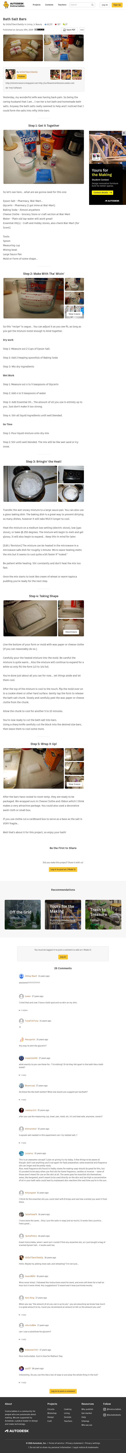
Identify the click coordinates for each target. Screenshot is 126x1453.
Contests (49, 4)
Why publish (87, 1409)
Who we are (86, 1425)
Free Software (15, 87)
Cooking (67, 1409)
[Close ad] (124, 133)
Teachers (62, 4)
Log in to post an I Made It (63, 869)
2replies (24, 1010)
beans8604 (30, 1276)
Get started (86, 1413)
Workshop (52, 1413)
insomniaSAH (31, 1058)
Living (30, 24)
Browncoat (30, 1085)
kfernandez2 (31, 1129)
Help (83, 1417)
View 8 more (71, 632)
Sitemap (85, 1421)
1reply (23, 1075)
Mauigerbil (30, 1039)
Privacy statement (74, 1443)
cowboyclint (30, 1110)
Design (50, 1417)
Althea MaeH (31, 976)
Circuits (50, 1409)
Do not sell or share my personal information (50, 1447)
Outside (67, 1417)
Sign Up (117, 4)
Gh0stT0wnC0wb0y (15, 24)
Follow (21, 76)
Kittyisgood (30, 1193)
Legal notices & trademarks (86, 1447)
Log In (105, 4)
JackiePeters (31, 1236)
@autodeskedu (114, 1415)
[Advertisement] (107, 168)
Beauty (39, 24)
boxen (28, 996)
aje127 (28, 1368)
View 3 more (74, 314)
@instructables (114, 1409)
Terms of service (56, 1443)
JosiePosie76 (31, 1214)
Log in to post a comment (63, 1391)
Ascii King (29, 1298)
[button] (81, 29)
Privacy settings (92, 1443)
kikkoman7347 (31, 1350)
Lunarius (29, 1153)
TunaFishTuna (31, 1021)
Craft (49, 1421)
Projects (36, 4)
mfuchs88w (30, 1325)
